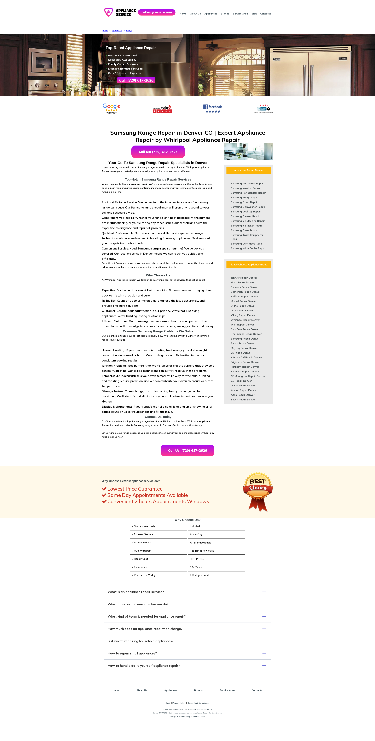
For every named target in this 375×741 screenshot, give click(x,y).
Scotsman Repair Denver (245, 291)
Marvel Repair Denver (244, 301)
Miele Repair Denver (243, 282)
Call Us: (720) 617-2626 (158, 152)
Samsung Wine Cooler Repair (248, 248)
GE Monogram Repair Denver (248, 376)
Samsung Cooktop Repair (246, 211)
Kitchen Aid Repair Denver (246, 357)
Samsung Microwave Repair (247, 183)
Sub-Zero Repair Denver (245, 329)
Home (183, 13)
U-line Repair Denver (243, 305)
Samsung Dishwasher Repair (248, 206)
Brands (225, 13)
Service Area (240, 13)
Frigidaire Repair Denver (245, 362)
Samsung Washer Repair (245, 188)
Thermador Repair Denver (246, 333)
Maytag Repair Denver (244, 347)
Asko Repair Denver (243, 394)
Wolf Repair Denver (242, 324)
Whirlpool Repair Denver (245, 319)
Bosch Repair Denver (243, 399)
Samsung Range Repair (245, 197)
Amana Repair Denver (244, 390)
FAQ (168, 703)
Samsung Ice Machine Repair (248, 220)
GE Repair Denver (241, 380)
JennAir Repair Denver (244, 277)
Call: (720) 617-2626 (136, 80)
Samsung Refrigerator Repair (248, 192)
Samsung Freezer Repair (245, 216)
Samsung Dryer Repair (244, 202)
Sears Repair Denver (243, 343)
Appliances (210, 13)
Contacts (265, 13)
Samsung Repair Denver (245, 338)
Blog (254, 13)
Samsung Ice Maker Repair (246, 225)
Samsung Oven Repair (244, 230)
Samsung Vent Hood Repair (247, 243)
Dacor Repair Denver (243, 385)
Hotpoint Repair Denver (245, 366)
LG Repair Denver (241, 352)
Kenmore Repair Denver (245, 371)
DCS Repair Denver (242, 310)
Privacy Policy (179, 703)
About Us (195, 13)
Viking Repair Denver (243, 315)
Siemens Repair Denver (245, 287)
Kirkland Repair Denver (244, 296)
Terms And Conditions (198, 703)
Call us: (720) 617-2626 (157, 12)
